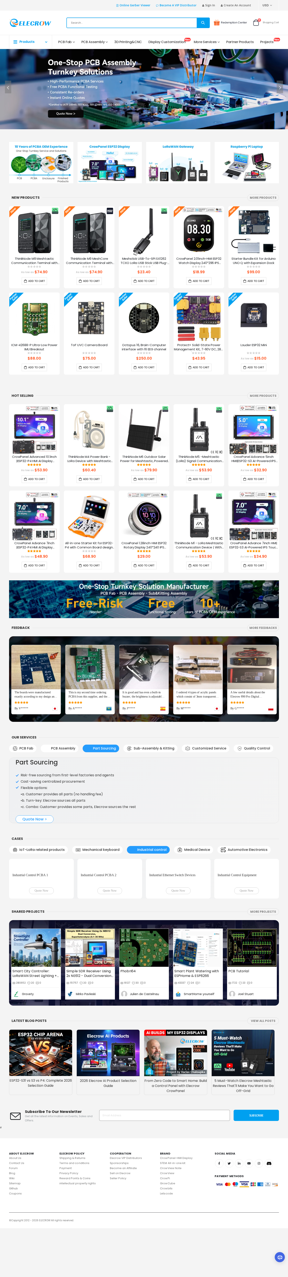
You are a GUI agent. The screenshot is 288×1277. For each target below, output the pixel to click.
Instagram (259, 1212)
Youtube (249, 1212)
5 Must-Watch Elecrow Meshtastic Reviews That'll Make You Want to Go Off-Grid (243, 1134)
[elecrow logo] (24, 22)
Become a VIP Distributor (178, 5)
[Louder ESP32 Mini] (254, 318)
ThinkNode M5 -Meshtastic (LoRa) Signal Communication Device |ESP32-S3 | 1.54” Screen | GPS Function (198, 459)
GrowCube (167, 1232)
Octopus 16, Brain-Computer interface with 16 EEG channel (144, 347)
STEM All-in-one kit (172, 1212)
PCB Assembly (93, 41)
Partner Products (240, 41)
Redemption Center (234, 22)
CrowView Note (171, 1217)
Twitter (229, 1212)
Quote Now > (34, 831)
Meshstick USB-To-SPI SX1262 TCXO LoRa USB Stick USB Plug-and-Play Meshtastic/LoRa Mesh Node (144, 261)
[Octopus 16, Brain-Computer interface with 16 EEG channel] (144, 318)
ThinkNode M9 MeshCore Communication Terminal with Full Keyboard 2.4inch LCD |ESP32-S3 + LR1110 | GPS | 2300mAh (89, 261)
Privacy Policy (68, 1222)
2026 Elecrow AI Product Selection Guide (108, 1132)
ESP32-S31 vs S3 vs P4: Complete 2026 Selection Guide (40, 1132)
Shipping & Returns (72, 1207)
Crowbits (166, 1237)
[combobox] (138, 23)
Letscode (166, 1242)
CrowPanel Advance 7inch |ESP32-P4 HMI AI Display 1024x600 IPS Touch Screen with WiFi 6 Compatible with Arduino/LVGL (34, 545)
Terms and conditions (74, 1212)
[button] (137, 122)
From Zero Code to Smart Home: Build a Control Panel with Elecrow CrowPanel (175, 1134)
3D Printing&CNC (128, 41)
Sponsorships (119, 1212)
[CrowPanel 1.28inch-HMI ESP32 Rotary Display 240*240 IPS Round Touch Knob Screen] (144, 516)
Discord (269, 1212)
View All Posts (263, 1070)
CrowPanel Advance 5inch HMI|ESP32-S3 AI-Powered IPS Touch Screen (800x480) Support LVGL (253, 459)
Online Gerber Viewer (135, 5)
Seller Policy (118, 1227)
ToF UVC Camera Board (89, 345)
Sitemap (15, 1232)
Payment (65, 1217)
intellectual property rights (77, 1232)
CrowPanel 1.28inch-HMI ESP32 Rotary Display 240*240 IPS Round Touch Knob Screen (144, 545)
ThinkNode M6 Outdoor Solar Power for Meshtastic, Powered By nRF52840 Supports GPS (144, 459)
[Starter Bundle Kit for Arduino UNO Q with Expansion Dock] (254, 231)
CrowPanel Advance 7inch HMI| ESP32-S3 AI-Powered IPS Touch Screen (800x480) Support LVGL (253, 545)
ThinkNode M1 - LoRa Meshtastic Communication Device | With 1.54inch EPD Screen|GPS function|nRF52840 (198, 545)
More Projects (263, 960)
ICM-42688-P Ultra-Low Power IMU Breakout (34, 347)
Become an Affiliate (123, 1217)
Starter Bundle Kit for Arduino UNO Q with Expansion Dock (253, 261)
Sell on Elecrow (120, 1222)
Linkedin (239, 1212)
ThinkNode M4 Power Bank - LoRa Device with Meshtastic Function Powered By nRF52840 (89, 459)
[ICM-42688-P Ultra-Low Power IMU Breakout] (34, 318)
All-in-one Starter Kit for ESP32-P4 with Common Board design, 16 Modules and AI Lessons (89, 545)
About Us (15, 1207)
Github (13, 1237)
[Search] (203, 23)
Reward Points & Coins (74, 1227)
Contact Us (16, 1212)
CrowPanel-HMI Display (176, 1207)
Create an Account (237, 5)
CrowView (167, 1222)
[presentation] (8, 87)
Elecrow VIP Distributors (126, 1207)
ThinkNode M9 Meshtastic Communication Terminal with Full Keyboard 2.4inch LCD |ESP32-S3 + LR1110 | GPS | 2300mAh (34, 261)
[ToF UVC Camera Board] (89, 318)
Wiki (12, 1227)
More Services (205, 41)
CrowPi (165, 1227)
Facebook (219, 1212)
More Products (263, 198)
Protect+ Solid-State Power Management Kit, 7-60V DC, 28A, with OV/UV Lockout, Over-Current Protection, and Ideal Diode (199, 347)
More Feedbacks (263, 628)
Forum (13, 1217)
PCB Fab (65, 41)
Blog (12, 1222)
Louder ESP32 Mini (254, 345)
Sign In (210, 5)
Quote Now (41, 939)
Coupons (15, 1242)
